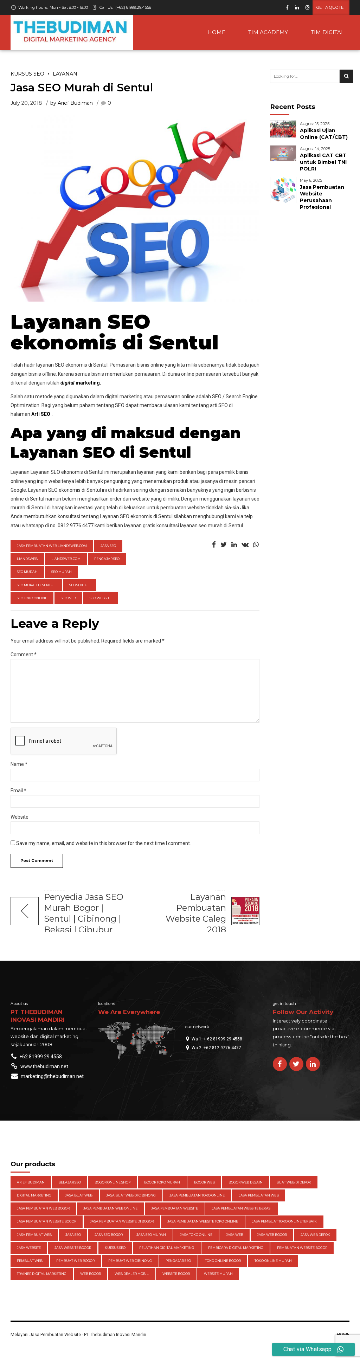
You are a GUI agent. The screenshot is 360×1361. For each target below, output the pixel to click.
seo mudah (27, 572)
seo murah (61, 572)
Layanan (65, 74)
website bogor (176, 1274)
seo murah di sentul (36, 585)
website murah (218, 1274)
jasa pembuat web (34, 1235)
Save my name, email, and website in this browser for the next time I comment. (103, 843)
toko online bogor (223, 1261)
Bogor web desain (246, 1182)
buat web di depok (293, 1182)
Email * (18, 790)
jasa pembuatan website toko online (202, 1221)
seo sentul (79, 585)
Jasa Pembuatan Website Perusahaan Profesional (322, 197)
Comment (24, 654)
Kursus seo (27, 74)
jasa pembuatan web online (110, 1208)
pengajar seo (107, 559)
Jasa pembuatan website (174, 1208)
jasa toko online (196, 1235)
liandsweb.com (66, 559)
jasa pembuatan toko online (197, 1195)
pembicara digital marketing (235, 1248)
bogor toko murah (162, 1182)
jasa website (29, 1248)
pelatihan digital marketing (166, 1248)
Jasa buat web (78, 1195)
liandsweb (27, 559)
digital (67, 383)
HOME (216, 32)
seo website (100, 598)
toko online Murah (273, 1261)
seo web (68, 598)
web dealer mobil (132, 1274)
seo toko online (32, 598)
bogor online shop (112, 1182)
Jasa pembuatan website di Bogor (122, 1221)
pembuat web (30, 1261)
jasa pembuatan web (259, 1195)
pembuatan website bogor (302, 1248)
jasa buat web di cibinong (131, 1195)
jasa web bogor (272, 1235)
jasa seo (108, 546)
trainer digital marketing (41, 1274)
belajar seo (69, 1182)
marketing (87, 383)
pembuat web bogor (75, 1261)
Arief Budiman (31, 1182)
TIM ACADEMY (268, 32)
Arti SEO (40, 414)
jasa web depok (315, 1235)
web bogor (90, 1274)
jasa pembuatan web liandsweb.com (52, 546)
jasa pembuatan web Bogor (43, 1208)
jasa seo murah (151, 1235)
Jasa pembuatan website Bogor (46, 1221)
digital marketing (34, 1195)
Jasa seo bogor (109, 1235)
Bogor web (204, 1182)
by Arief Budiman (71, 103)
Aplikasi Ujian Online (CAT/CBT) (324, 133)
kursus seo (115, 1248)
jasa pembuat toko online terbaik (284, 1221)
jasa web (234, 1235)
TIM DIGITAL (327, 32)
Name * (19, 764)
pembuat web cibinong (130, 1261)
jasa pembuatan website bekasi (241, 1208)
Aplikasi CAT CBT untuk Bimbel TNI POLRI (323, 162)
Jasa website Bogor (72, 1248)
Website (19, 817)
